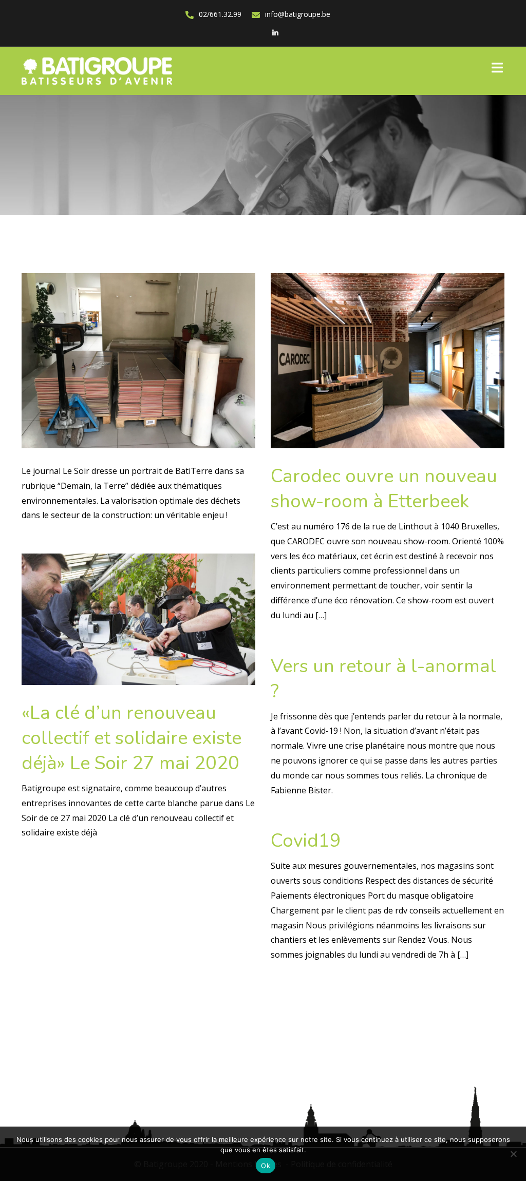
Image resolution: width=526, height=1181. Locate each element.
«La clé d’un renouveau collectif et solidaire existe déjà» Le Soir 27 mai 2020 (131, 738)
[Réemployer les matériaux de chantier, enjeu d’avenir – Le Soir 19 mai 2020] (138, 360)
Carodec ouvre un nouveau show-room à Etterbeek (384, 489)
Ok (265, 1165)
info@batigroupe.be (297, 14)
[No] (513, 1154)
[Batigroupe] (97, 70)
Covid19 (306, 840)
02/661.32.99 (220, 14)
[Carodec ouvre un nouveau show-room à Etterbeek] (387, 360)
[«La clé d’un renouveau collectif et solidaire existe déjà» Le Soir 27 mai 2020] (138, 618)
